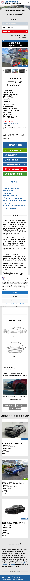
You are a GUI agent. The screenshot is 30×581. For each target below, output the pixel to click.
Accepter (15, 292)
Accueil (12, 35)
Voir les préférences (15, 300)
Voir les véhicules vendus (15, 571)
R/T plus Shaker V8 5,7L (23, 37)
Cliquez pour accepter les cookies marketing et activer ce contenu (15, 386)
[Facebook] (12, 577)
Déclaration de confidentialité (18, 303)
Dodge (20, 35)
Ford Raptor (4, 565)
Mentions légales (20, 579)
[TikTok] (19, 577)
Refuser (15, 296)
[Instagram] (17, 577)
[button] (27, 278)
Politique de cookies (9, 303)
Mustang (13, 565)
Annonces (16, 35)
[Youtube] (14, 577)
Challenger (25, 35)
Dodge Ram (24, 563)
